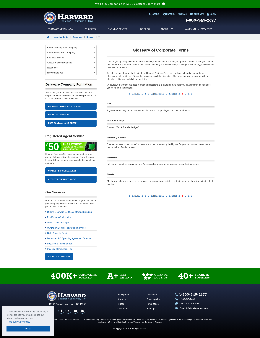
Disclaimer (152, 295)
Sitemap (151, 308)
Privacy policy (153, 299)
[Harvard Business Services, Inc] (68, 17)
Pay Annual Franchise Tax (59, 244)
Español (170, 14)
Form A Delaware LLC (59, 115)
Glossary (90, 37)
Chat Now (194, 303)
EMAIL (184, 14)
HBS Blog (144, 29)
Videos (121, 304)
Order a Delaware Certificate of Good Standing (69, 212)
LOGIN (212, 14)
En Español (123, 295)
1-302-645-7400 (187, 299)
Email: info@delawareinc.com (194, 308)
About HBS (167, 29)
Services (90, 29)
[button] (49, 37)
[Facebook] (61, 311)
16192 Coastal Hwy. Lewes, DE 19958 (67, 304)
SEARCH (156, 14)
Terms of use (153, 304)
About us (122, 299)
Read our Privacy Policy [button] (18, 322)
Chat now (198, 14)
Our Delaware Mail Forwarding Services (66, 228)
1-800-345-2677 (201, 20)
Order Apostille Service (58, 233)
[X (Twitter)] (68, 311)
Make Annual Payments (198, 29)
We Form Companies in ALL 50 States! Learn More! (128, 3)
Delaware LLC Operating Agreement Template (69, 238)
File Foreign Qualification (59, 217)
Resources (77, 37)
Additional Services (59, 256)
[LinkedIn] (82, 311)
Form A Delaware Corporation (64, 106)
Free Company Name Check (62, 123)
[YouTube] (75, 311)
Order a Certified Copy (58, 222)
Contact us (123, 308)
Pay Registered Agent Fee (59, 249)
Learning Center (117, 29)
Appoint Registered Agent (62, 179)
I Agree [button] (28, 329)
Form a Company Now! (61, 29)
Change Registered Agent (62, 171)
